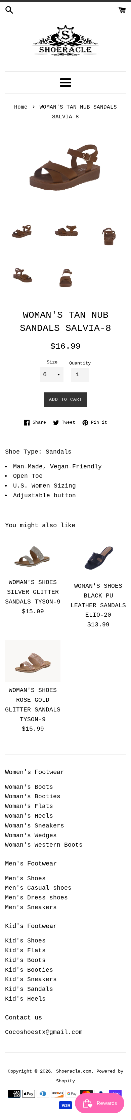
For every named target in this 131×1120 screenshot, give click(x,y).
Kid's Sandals (29, 989)
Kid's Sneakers (31, 979)
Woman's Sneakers (34, 825)
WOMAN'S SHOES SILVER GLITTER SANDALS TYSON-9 (32, 592)
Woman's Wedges (31, 835)
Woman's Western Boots (44, 845)
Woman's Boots (29, 787)
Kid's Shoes (25, 940)
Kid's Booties (29, 970)
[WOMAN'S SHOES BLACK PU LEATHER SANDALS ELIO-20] (98, 556)
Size (52, 362)
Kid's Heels (25, 999)
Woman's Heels (29, 816)
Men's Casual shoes (38, 888)
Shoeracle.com (73, 1071)
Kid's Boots (25, 960)
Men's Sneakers (31, 907)
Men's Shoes (25, 878)
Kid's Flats (25, 950)
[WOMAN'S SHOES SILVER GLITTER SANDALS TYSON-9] (32, 554)
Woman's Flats (29, 806)
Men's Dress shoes (36, 897)
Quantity (80, 363)
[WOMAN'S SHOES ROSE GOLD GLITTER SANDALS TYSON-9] (32, 661)
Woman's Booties (32, 796)
